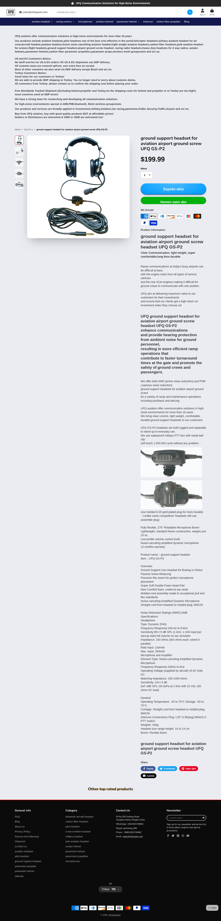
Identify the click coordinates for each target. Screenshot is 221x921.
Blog (186, 21)
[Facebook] (168, 835)
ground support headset (28, 861)
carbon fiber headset (76, 821)
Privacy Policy (22, 831)
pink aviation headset (77, 841)
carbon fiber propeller (168, 21)
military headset (74, 836)
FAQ (17, 816)
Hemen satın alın (173, 202)
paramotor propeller (25, 866)
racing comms (64, 21)
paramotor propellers (76, 856)
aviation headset (41, 21)
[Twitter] (173, 835)
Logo (11, 12)
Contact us (21, 846)
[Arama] (189, 12)
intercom (148, 21)
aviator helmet (73, 846)
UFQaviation (115, 915)
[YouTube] (187, 835)
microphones (85, 21)
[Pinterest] (178, 835)
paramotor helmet (127, 21)
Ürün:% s (28, 129)
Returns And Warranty (27, 836)
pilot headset (22, 856)
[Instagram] (182, 835)
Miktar (144, 168)
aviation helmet (104, 21)
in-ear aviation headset (78, 831)
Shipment (20, 841)
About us (20, 826)
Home (17, 129)
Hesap (202, 12)
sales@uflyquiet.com (35, 12)
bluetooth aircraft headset (79, 816)
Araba (212, 12)
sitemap (19, 876)
